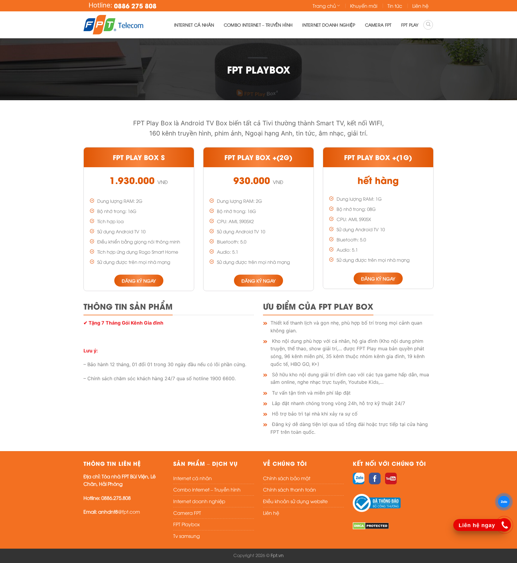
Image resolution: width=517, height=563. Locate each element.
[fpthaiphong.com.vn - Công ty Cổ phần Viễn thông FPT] (113, 25)
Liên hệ (420, 5)
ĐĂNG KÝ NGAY (139, 281)
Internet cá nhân (194, 25)
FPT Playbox (186, 524)
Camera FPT (378, 25)
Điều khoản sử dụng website (295, 501)
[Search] (428, 25)
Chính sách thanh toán (289, 489)
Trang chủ (324, 5)
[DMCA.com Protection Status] (371, 525)
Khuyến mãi (363, 5)
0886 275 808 (135, 5)
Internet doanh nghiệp (328, 25)
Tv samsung (186, 535)
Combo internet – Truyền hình (258, 25)
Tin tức (394, 5)
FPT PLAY (409, 25)
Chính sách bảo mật (286, 478)
